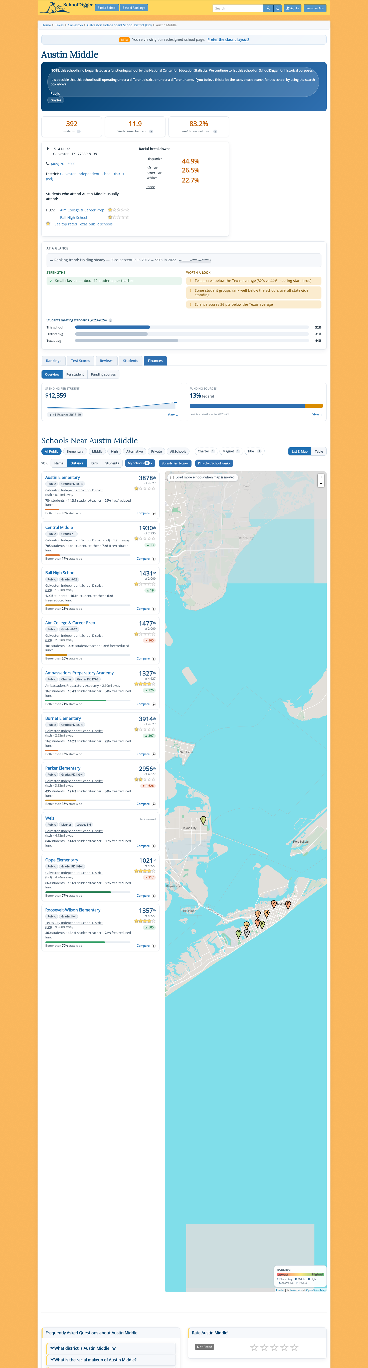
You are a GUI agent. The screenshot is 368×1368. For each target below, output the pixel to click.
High (114, 451)
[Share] (277, 8)
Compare (143, 513)
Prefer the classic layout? (228, 39)
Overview (52, 374)
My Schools (138, 463)
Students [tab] (130, 360)
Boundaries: (174, 463)
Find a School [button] (107, 8)
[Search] (268, 8)
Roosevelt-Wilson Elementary (72, 909)
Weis (49, 818)
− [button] (321, 483)
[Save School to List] (154, 513)
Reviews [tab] (106, 360)
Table (319, 451)
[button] (111, 402)
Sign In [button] (294, 8)
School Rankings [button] (134, 8)
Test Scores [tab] (80, 360)
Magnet (231, 451)
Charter (206, 451)
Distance (77, 463)
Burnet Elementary (63, 718)
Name (58, 463)
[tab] (110, 1348)
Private (156, 451)
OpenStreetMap (315, 1290)
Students (112, 463)
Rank (94, 463)
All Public (51, 451)
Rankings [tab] (53, 360)
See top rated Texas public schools (84, 224)
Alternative (134, 451)
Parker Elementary (62, 768)
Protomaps (296, 1290)
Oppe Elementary (61, 859)
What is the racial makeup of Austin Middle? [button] (95, 1359)
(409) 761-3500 (63, 163)
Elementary (75, 451)
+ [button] (321, 477)
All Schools (178, 451)
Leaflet (280, 1290)
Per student (75, 374)
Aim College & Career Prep (82, 210)
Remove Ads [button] (315, 8)
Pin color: (213, 463)
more (150, 186)
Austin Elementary (62, 477)
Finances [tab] (155, 360)
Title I (254, 451)
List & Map (300, 451)
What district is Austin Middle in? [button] (85, 1348)
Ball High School (73, 217)
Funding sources (103, 374)
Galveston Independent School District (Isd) (77, 540)
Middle (97, 451)
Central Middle (59, 527)
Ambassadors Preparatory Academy (79, 672)
